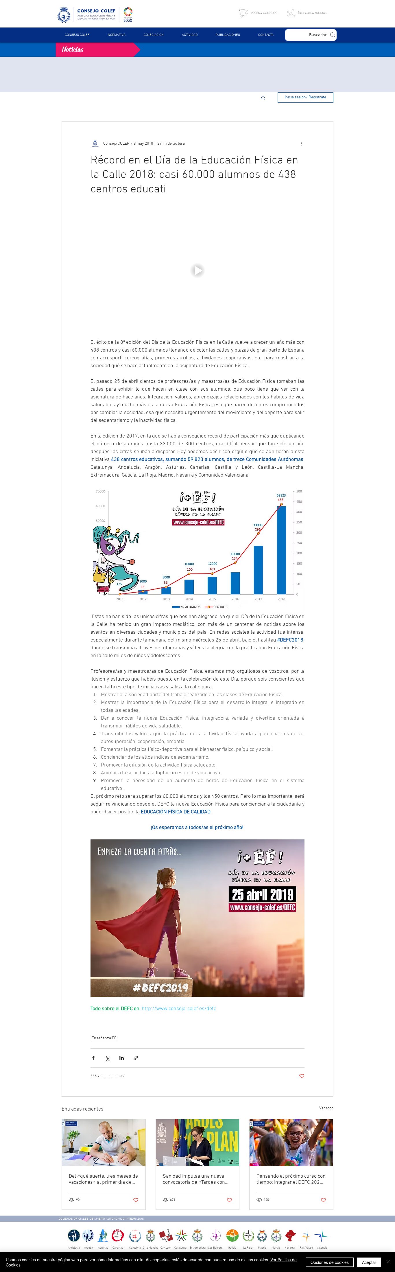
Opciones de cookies (330, 1262)
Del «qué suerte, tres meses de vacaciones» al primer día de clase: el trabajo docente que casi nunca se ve (103, 1179)
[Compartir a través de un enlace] (136, 1058)
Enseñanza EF (104, 1038)
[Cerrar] (388, 1262)
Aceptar (369, 1262)
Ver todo (326, 1108)
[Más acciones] (301, 143)
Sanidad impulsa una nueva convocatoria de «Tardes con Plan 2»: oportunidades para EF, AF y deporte (194, 1179)
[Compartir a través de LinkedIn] (121, 1058)
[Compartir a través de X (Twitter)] (107, 1058)
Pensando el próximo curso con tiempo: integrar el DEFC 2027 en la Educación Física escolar (291, 1179)
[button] (116, 35)
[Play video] (197, 270)
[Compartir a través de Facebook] (93, 1058)
